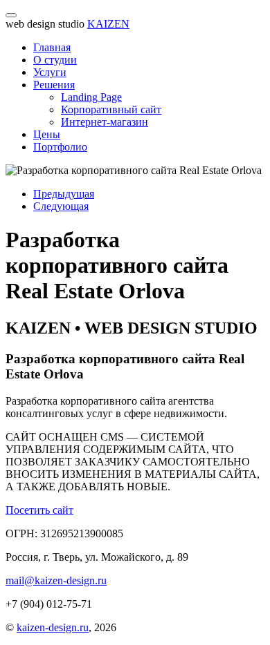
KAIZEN (108, 24)
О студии (55, 60)
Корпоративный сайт (111, 109)
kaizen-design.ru (53, 627)
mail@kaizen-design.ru (56, 580)
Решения (54, 84)
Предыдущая (63, 194)
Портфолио (60, 147)
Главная (52, 47)
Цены (46, 134)
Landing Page (91, 97)
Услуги (49, 72)
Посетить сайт (39, 510)
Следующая (61, 206)
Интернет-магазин (104, 122)
